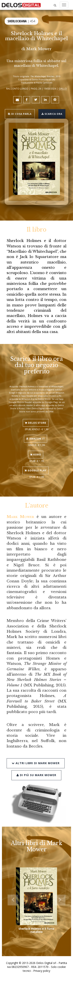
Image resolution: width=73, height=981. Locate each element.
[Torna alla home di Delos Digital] (21, 5)
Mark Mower (39, 48)
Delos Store (36, 422)
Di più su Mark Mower (37, 775)
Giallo (63, 88)
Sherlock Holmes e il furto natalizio (36, 930)
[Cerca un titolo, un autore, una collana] (55, 5)
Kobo (37, 454)
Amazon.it (37, 438)
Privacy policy (41, 971)
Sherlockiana (17, 21)
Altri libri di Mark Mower (37, 763)
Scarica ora (53, 114)
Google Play (37, 470)
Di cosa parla (21, 114)
